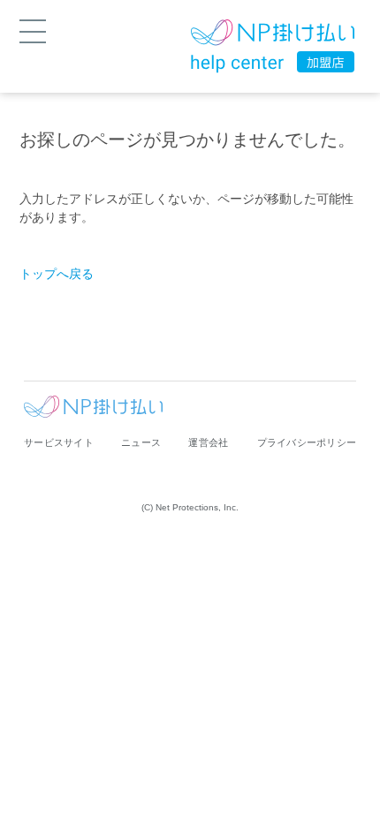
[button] (32, 30)
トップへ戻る (56, 274)
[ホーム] (272, 35)
